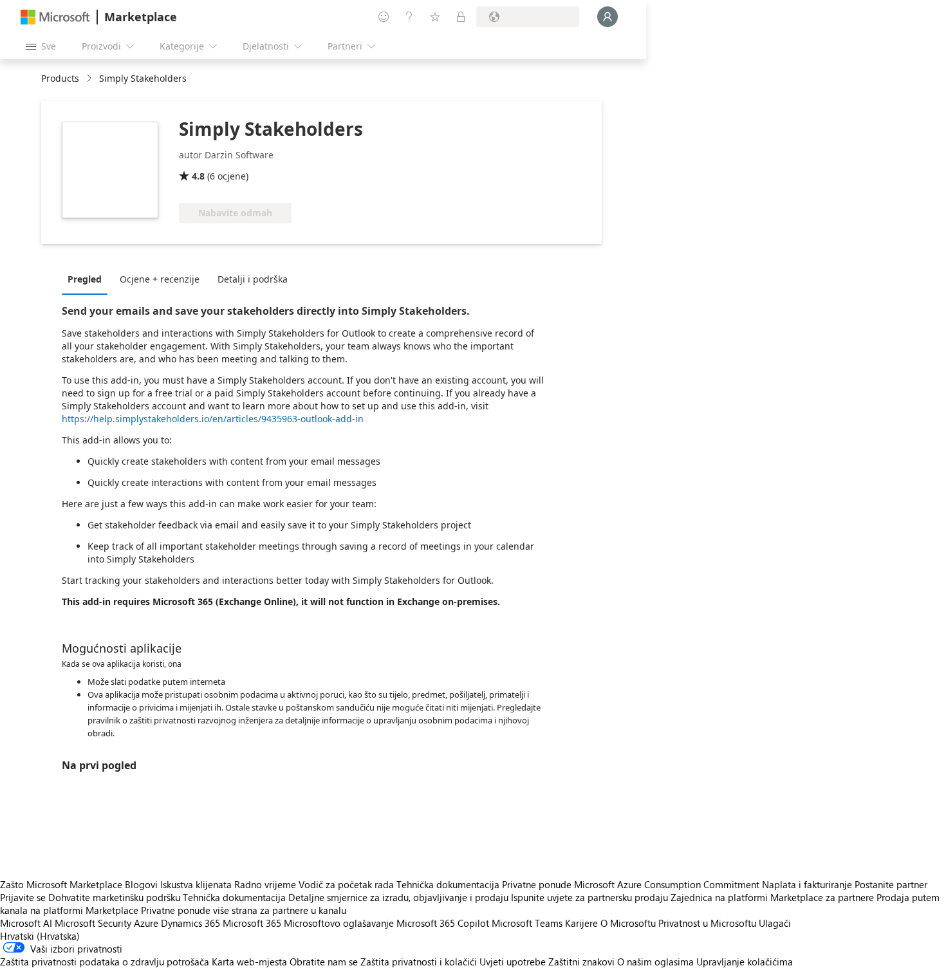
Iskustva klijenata (196, 884)
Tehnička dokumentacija (447, 884)
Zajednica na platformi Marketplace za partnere (772, 897)
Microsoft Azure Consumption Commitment (668, 884)
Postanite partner (891, 884)
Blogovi (141, 884)
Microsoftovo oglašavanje (339, 923)
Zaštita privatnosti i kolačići (418, 961)
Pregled (85, 279)
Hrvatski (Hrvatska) (40, 935)
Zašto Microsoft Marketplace (61, 884)
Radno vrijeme (265, 884)
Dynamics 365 (190, 923)
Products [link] (60, 78)
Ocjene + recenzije (159, 279)
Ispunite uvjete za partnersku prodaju (589, 897)
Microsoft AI (26, 923)
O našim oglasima (655, 961)
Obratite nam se (324, 961)
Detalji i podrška (253, 279)
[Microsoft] (55, 17)
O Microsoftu (628, 923)
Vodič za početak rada (346, 884)
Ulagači (775, 923)
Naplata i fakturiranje (807, 884)
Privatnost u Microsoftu (707, 923)
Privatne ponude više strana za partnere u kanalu (243, 910)
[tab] (88, 279)
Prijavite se (23, 897)
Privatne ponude (536, 884)
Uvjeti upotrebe (512, 961)
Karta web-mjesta (249, 961)
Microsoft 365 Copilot (442, 923)
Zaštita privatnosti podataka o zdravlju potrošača (104, 961)
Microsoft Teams (527, 923)
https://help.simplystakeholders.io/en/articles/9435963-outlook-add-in (213, 419)
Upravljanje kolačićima (744, 961)
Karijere (581, 923)
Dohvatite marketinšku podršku (114, 897)
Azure (146, 923)
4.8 (198, 176)
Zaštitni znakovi (581, 961)
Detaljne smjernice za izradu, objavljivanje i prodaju (398, 897)
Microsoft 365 (252, 923)
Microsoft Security (93, 923)
